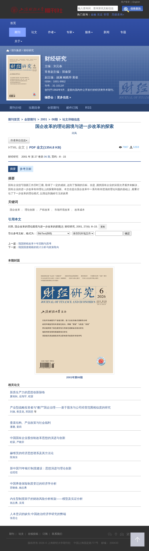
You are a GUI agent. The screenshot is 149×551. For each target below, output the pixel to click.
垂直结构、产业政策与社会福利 (30, 422)
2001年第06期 (74, 377)
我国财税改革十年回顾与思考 (34, 243)
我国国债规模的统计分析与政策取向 (38, 247)
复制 (102, 226)
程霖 (30, 396)
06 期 (47, 156)
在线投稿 (33, 533)
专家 (69, 32)
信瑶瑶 (14, 472)
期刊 (17, 32)
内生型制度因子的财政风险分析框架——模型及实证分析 (46, 498)
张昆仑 (14, 518)
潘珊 (12, 426)
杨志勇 (23, 487)
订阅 (45, 533)
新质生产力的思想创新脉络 (27, 392)
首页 (13, 23)
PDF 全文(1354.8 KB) (45, 147)
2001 (44, 119)
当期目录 (34, 107)
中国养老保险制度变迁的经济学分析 (33, 483)
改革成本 (79, 209)
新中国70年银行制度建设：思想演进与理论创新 (40, 468)
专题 (123, 32)
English (136, 2)
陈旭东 (14, 457)
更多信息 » (64, 97)
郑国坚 (29, 411)
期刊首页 (14, 119)
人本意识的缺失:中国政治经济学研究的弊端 (38, 514)
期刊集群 (16, 50)
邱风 (74, 133)
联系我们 (57, 533)
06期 (55, 119)
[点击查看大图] (74, 320)
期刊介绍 (15, 107)
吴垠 (21, 502)
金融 (93, 14)
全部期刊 (53, 107)
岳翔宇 (23, 396)
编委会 (49, 97)
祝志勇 (14, 502)
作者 (51, 32)
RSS (88, 107)
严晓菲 (20, 442)
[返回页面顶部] (137, 539)
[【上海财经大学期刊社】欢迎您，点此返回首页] (37, 9)
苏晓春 (14, 487)
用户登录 (125, 2)
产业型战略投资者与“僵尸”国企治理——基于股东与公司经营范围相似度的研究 (60, 407)
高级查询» (118, 14)
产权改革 (45, 209)
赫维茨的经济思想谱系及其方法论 (32, 453)
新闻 (106, 32)
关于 (17, 41)
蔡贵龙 (20, 411)
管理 (106, 14)
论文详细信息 (71, 119)
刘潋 (12, 411)
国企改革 (15, 209)
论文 (34, 32)
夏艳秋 (14, 396)
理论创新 (30, 209)
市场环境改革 (62, 209)
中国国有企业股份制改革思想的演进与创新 (37, 437)
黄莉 (19, 426)
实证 (100, 14)
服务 (88, 32)
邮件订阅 (72, 107)
